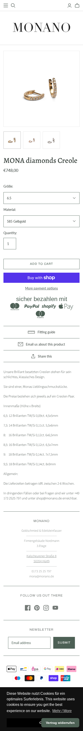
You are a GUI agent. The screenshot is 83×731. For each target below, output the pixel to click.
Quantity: (10, 233)
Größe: (8, 186)
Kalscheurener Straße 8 (41, 556)
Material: (9, 210)
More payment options (41, 288)
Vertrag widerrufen (60, 723)
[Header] (5, 5)
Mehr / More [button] (62, 711)
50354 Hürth (42, 561)
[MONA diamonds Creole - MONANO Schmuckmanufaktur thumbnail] (12, 140)
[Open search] (13, 5)
